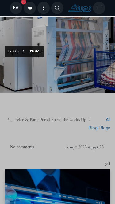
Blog (13, 51)
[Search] (57, 8)
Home (36, 51)
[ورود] (43, 8)
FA (15, 8)
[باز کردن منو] (99, 8)
